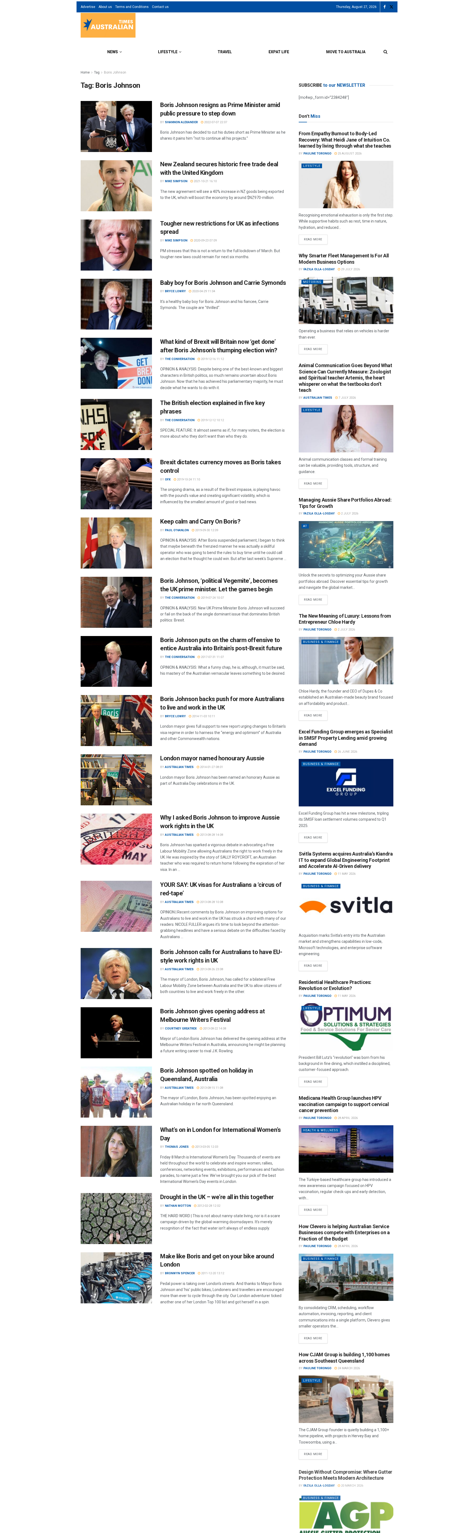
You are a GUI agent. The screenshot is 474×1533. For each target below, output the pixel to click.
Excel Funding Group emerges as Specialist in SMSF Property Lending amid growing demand (346, 738)
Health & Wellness (320, 1130)
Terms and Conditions (132, 7)
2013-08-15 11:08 (211, 1088)
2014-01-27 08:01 (211, 767)
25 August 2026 (349, 153)
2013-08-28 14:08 (211, 835)
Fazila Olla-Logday (319, 269)
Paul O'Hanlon (177, 530)
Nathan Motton (178, 1206)
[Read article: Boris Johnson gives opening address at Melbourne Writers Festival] (116, 1032)
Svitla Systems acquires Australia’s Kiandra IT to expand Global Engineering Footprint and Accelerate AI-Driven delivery (346, 860)
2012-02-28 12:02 (208, 1206)
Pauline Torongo (317, 153)
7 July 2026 (347, 398)
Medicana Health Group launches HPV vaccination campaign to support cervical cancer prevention (344, 1104)
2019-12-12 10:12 (212, 420)
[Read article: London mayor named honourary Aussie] (116, 779)
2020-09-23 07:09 (205, 240)
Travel (225, 52)
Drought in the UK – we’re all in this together (217, 1197)
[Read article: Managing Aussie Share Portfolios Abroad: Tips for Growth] (346, 545)
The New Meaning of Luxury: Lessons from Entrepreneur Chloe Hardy (345, 619)
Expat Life (279, 52)
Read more (316, 238)
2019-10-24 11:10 (188, 479)
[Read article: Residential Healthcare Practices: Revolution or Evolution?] (346, 1027)
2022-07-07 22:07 (215, 122)
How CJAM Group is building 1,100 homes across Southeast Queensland (344, 1358)
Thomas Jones (177, 1147)
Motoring (312, 282)
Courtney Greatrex (181, 1028)
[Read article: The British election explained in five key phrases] (116, 424)
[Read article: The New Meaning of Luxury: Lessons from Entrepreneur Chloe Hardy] (346, 660)
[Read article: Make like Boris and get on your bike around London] (116, 1277)
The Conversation (179, 359)
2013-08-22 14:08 (214, 1028)
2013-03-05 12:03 (206, 1147)
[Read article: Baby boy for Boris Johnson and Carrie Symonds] (116, 304)
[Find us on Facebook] (384, 7)
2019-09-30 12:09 (206, 530)
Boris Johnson (115, 72)
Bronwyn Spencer (180, 1273)
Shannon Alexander (181, 122)
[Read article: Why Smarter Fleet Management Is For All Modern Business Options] (346, 300)
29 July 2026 (350, 269)
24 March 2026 (348, 1368)
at (305, 526)
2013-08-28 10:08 (211, 902)
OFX (168, 479)
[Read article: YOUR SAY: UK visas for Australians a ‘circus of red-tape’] (116, 906)
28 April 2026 (347, 1118)
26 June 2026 (347, 751)
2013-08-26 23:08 (211, 969)
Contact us (160, 7)
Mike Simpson (176, 181)
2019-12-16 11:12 (212, 359)
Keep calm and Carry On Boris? (200, 521)
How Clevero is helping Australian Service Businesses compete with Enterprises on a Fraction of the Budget (344, 1232)
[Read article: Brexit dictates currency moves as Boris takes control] (116, 483)
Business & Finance (321, 642)
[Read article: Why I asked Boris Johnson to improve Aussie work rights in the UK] (116, 839)
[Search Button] (385, 52)
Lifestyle (167, 52)
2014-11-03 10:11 (203, 716)
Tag (97, 72)
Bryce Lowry (175, 291)
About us (105, 7)
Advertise (88, 7)
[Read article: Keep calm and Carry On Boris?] (116, 543)
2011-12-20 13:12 (212, 1273)
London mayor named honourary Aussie (212, 758)
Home (85, 72)
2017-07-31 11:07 (212, 657)
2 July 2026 (349, 513)
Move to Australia (345, 52)
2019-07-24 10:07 (212, 598)
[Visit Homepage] (108, 26)
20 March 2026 (351, 1484)
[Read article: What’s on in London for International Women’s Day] (116, 1151)
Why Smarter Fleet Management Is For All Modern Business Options (344, 259)
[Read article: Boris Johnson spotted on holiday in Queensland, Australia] (116, 1092)
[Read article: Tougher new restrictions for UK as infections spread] (116, 245)
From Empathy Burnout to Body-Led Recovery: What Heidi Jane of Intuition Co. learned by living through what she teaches (345, 140)
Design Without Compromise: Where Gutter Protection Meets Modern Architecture (345, 1474)
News (112, 52)
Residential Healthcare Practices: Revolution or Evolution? (335, 985)
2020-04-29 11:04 (203, 291)
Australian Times (179, 767)
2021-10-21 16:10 (205, 181)
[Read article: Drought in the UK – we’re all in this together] (116, 1218)
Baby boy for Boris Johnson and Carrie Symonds (223, 282)
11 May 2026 (346, 874)
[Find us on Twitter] (391, 7)
